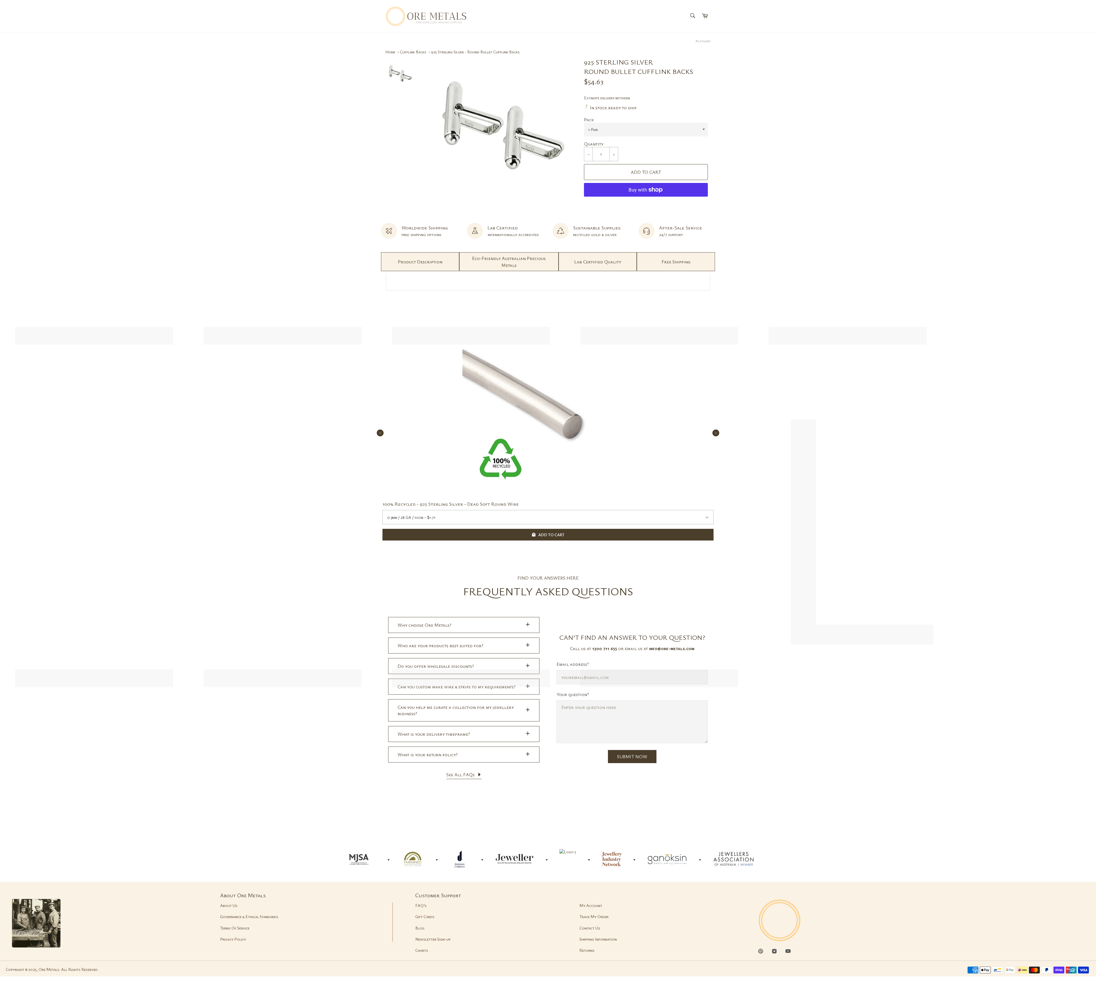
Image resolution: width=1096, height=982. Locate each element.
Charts (421, 950)
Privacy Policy (233, 939)
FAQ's (421, 905)
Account (703, 40)
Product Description (420, 262)
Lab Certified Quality (597, 262)
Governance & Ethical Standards (249, 916)
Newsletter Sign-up (433, 939)
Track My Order (594, 916)
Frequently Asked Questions (548, 591)
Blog (419, 928)
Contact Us (589, 928)
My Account (590, 905)
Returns (587, 950)
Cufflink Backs (413, 52)
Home (390, 52)
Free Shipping (676, 262)
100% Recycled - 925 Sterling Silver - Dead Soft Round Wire (450, 504)
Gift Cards (424, 916)
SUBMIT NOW (632, 756)
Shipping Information (598, 939)
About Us (228, 905)
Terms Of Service (234, 928)
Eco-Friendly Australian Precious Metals (509, 261)
